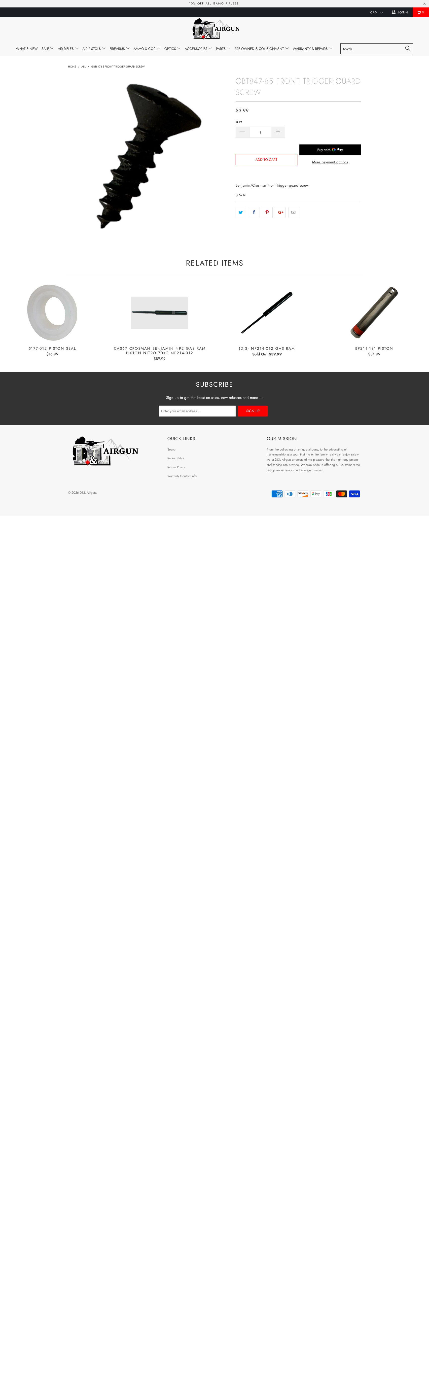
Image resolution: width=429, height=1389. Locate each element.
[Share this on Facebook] (254, 212)
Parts (221, 48)
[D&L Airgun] (214, 29)
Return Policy (176, 467)
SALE (45, 48)
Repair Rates (175, 458)
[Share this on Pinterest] (267, 212)
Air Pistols (92, 48)
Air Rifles (66, 48)
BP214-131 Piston (374, 312)
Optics (170, 48)
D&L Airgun (88, 492)
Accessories (196, 48)
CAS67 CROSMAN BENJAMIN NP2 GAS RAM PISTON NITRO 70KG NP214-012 (159, 312)
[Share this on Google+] (280, 212)
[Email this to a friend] (293, 212)
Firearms (117, 48)
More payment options (330, 162)
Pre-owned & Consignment (259, 48)
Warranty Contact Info (182, 476)
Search (172, 449)
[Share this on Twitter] (241, 212)
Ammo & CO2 (145, 48)
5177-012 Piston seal (52, 312)
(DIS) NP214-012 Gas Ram (266, 312)
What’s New (27, 48)
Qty (239, 122)
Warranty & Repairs (311, 48)
